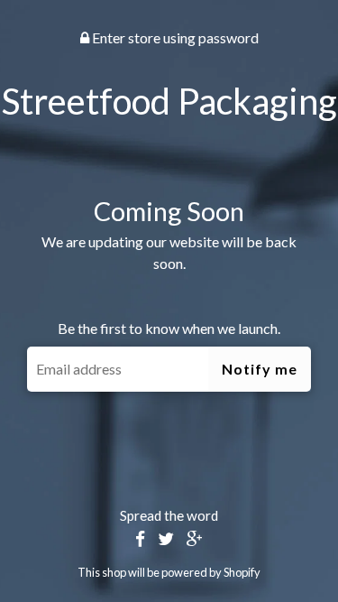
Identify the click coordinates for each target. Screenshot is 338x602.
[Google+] (194, 539)
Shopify (242, 572)
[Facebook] (140, 539)
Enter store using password (174, 37)
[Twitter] (165, 539)
